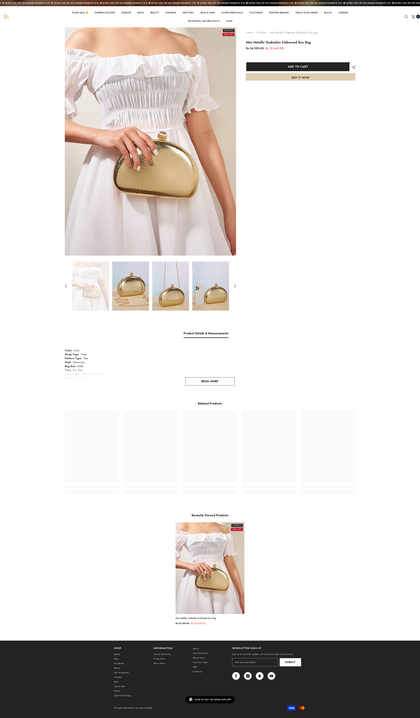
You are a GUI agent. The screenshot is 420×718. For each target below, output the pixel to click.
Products (261, 32)
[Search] (406, 16)
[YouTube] (271, 676)
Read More (210, 381)
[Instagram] (248, 676)
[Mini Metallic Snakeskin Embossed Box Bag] (210, 568)
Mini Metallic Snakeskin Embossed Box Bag (196, 618)
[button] (65, 286)
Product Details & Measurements (206, 333)
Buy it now (301, 78)
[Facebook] (236, 676)
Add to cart (298, 67)
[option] (150, 141)
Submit (290, 662)
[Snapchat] (259, 676)
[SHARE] (352, 67)
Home (249, 32)
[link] (92, 486)
